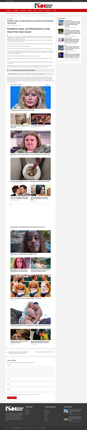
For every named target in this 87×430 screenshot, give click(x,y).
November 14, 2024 (10, 25)
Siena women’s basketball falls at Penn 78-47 (44, 352)
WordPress (43, 427)
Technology (48, 10)
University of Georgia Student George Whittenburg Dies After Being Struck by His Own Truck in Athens (72, 32)
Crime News (23, 10)
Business (29, 10)
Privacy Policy (27, 412)
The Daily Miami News (17, 427)
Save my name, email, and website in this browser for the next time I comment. (24, 394)
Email (8, 384)
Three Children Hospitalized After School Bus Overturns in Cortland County (72, 48)
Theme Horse (29, 427)
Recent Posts (68, 407)
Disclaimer (27, 414)
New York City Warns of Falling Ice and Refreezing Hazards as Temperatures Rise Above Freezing (72, 24)
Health (35, 10)
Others (54, 10)
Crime (65, 45)
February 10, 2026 (67, 43)
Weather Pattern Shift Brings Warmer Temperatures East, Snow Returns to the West (71, 41)
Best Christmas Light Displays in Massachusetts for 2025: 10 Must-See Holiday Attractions (72, 56)
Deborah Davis (17, 25)
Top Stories (10, 18)
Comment (9, 364)
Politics (41, 10)
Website (8, 389)
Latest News (62, 18)
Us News (9, 10)
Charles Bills (74, 27)
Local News (15, 10)
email (47, 80)
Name (8, 378)
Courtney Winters (75, 58)
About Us (27, 409)
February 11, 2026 (67, 27)
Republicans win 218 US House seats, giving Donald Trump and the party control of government (18, 352)
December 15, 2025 (68, 58)
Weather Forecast (68, 20)
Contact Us (27, 411)
